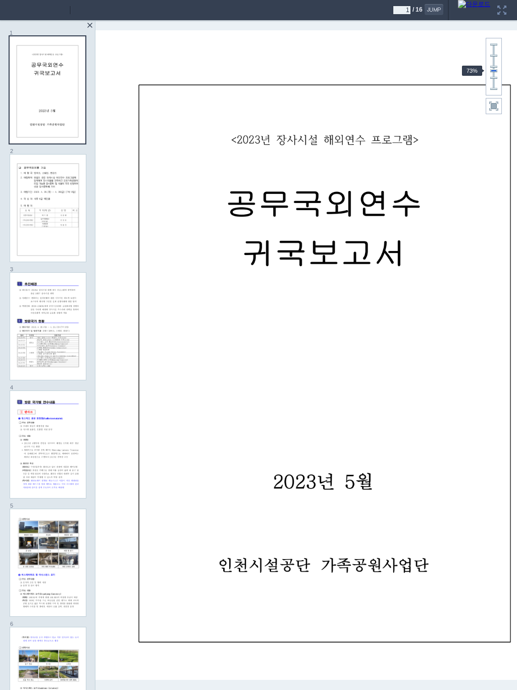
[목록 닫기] (89, 25)
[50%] (493, 77)
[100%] (493, 66)
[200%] (493, 44)
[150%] (493, 55)
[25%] (493, 88)
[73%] (493, 70)
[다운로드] (474, 3)
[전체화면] (502, 3)
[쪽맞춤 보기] (494, 106)
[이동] (434, 9)
